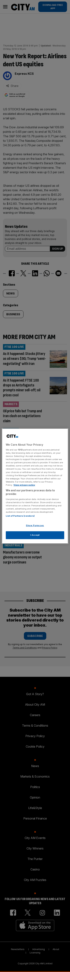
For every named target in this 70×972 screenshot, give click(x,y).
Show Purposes (35, 525)
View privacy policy (24, 485)
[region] (35, 486)
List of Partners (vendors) (20, 516)
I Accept (35, 535)
